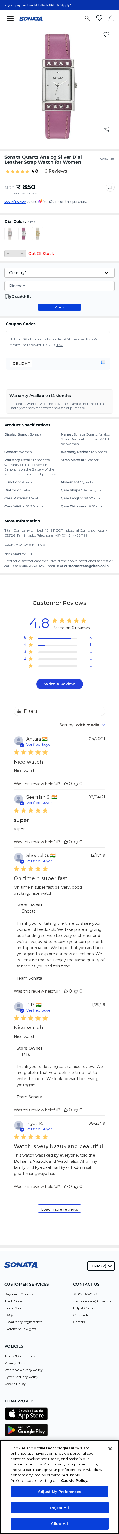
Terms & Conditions (19, 1356)
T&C (59, 345)
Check (59, 307)
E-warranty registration (23, 1322)
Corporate (81, 1315)
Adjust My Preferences (59, 1491)
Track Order (13, 1301)
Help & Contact (85, 1308)
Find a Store (13, 1308)
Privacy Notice (15, 1363)
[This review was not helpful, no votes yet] (76, 783)
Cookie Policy (15, 1384)
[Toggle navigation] (11, 18)
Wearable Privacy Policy (23, 1370)
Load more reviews (59, 1209)
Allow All (59, 1523)
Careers (79, 1322)
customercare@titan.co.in (94, 1301)
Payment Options (18, 1294)
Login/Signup (15, 201)
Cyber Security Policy (21, 1377)
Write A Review (59, 683)
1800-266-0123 (85, 1294)
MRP (9, 187)
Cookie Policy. (74, 1480)
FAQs (8, 1315)
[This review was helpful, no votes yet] (66, 783)
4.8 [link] (34, 171)
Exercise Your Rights (20, 1329)
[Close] (110, 1449)
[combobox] (82, 724)
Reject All (59, 1507)
